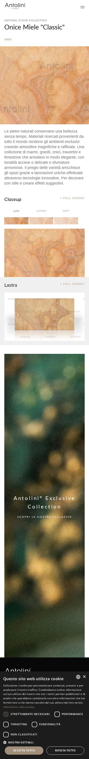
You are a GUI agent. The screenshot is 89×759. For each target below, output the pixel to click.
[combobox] (78, 677)
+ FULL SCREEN (72, 198)
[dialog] (44, 715)
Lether (41, 211)
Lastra (10, 284)
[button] (44, 742)
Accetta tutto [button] (24, 750)
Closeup (12, 199)
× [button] (84, 676)
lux (16, 211)
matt (66, 211)
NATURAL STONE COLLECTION (25, 20)
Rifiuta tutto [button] (65, 750)
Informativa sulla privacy (18, 707)
